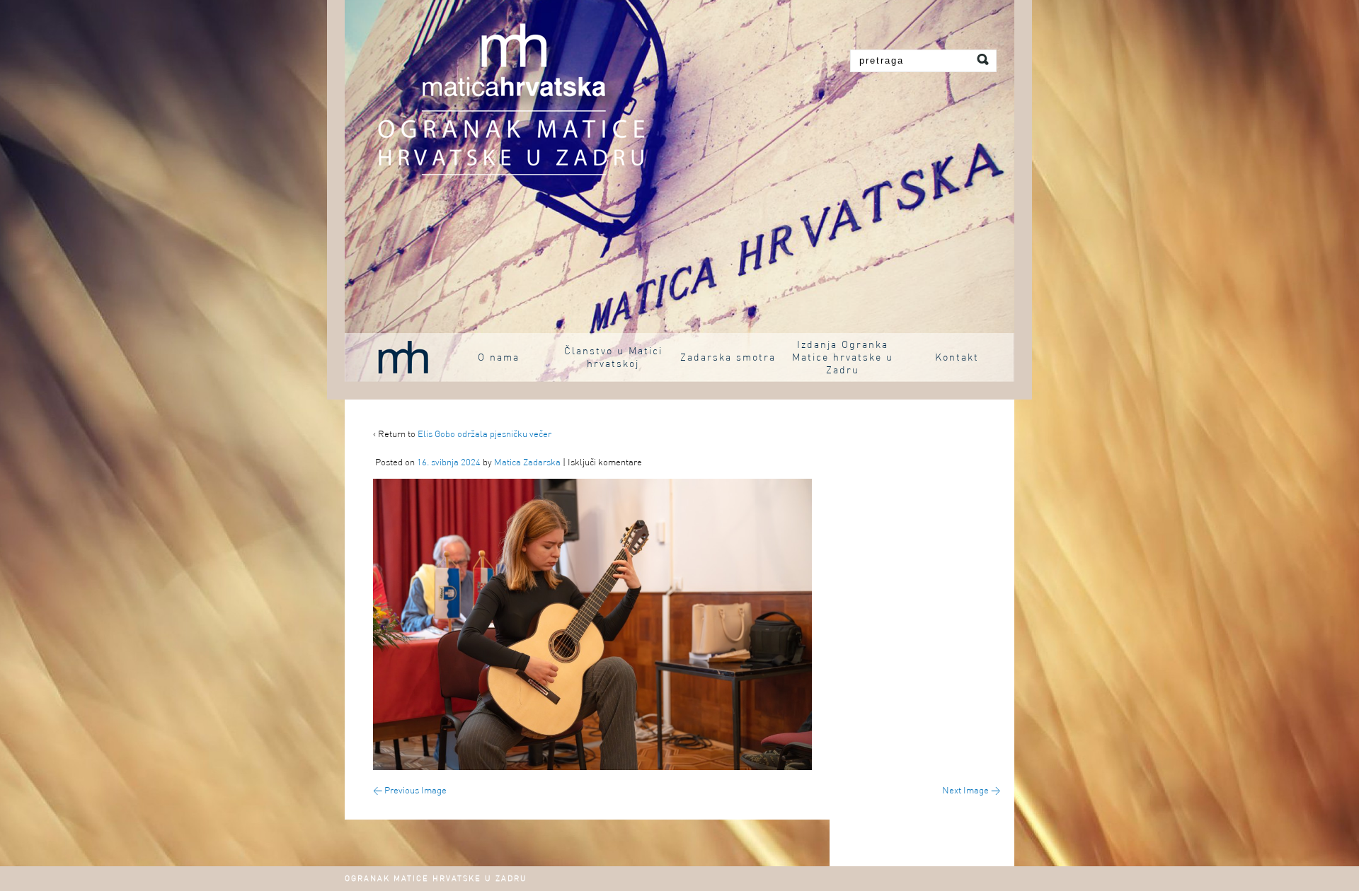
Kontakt (957, 358)
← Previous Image (410, 791)
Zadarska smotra (728, 358)
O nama (499, 358)
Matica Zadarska (527, 462)
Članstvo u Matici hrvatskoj (613, 357)
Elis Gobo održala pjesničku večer (484, 434)
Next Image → (971, 791)
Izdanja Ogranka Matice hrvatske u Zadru (842, 357)
